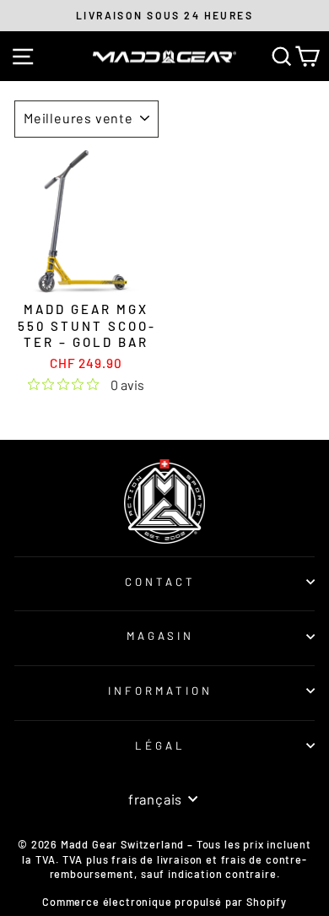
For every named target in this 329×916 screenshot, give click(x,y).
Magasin (161, 635)
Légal (160, 745)
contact (160, 581)
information (160, 690)
